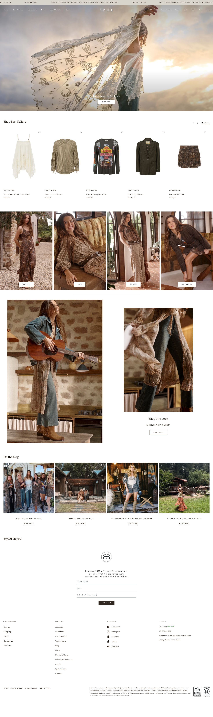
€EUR (176, 10)
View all (205, 123)
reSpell (58, 664)
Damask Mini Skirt (177, 194)
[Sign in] (193, 9)
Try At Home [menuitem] (166, 10)
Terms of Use (45, 688)
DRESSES (26, 284)
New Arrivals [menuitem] (17, 10)
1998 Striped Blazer (136, 194)
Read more (29, 523)
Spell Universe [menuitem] (55, 10)
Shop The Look (158, 418)
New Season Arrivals (106, 96)
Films (57, 650)
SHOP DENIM (158, 432)
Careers (58, 673)
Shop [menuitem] (5, 10)
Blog (57, 645)
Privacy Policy (31, 688)
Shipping (7, 632)
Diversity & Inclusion (63, 659)
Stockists (7, 645)
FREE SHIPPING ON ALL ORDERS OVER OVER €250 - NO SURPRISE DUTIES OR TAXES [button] (85, 2)
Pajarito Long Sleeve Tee (96, 194)
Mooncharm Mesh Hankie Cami (16, 194)
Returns (6, 627)
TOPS (80, 284)
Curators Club (61, 636)
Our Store (59, 632)
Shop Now (106, 102)
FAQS (5, 636)
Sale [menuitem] (67, 10)
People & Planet (62, 655)
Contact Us (8, 641)
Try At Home (60, 641)
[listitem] (106, 58)
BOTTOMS (133, 284)
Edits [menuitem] (43, 10)
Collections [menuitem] (32, 10)
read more (81, 523)
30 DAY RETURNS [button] (31, 2)
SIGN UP (106, 603)
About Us (59, 627)
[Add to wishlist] (39, 132)
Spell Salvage (60, 669)
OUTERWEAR (187, 284)
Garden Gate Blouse (53, 194)
